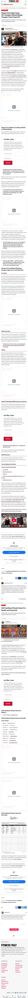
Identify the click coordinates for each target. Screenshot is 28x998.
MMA (15, 70)
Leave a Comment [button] (22, 598)
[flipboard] (26, 993)
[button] (2, 1)
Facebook (11, 559)
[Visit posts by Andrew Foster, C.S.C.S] (2, 583)
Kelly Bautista (13, 736)
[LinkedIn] (26, 583)
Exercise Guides (18, 967)
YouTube (14, 560)
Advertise (3, 988)
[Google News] (17, 993)
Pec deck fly (5, 469)
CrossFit (3, 968)
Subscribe (8, 162)
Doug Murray (8, 621)
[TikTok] (22, 993)
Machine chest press (7, 471)
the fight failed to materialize (12, 66)
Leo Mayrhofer (12, 740)
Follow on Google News (14, 552)
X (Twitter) (20, 559)
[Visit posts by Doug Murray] (2, 912)
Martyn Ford (14, 49)
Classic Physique (4, 902)
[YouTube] (15, 993)
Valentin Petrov (14, 715)
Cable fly (5, 474)
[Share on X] (12, 996)
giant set (5, 169)
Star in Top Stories (14, 556)
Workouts (17, 963)
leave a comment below (17, 536)
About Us (3, 979)
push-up (3, 477)
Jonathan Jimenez (13, 742)
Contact (3, 984)
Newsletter (3, 986)
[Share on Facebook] (10, 996)
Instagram (16, 559)
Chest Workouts (23, 571)
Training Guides (18, 965)
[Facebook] (12, 993)
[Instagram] (26, 912)
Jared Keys (11, 731)
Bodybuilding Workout (15, 571)
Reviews (17, 970)
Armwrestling (4, 970)
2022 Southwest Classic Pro (11, 900)
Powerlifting (4, 965)
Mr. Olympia (23, 651)
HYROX (3, 972)
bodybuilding (8, 571)
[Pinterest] (21, 993)
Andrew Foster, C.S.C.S (9, 28)
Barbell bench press (7, 480)
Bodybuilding (4, 10)
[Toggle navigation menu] (25, 4)
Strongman (3, 967)
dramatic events (6, 67)
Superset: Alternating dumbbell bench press (13, 476)
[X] (14, 993)
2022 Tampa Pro (18, 859)
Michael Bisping (11, 72)
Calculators (18, 972)
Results (3, 605)
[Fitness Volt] (14, 1)
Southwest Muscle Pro (12, 902)
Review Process (4, 983)
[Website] (24, 583)
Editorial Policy (4, 981)
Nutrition (17, 968)
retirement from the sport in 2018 (18, 75)
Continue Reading (14, 929)
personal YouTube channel (15, 511)
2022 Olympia (18, 661)
